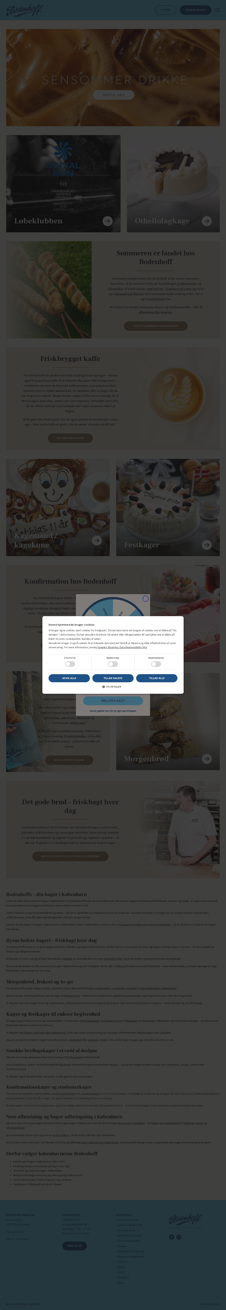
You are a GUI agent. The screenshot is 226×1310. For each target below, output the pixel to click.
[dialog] (113, 655)
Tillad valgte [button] (113, 678)
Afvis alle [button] (69, 678)
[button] (113, 688)
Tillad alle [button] (157, 678)
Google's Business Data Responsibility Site (122, 647)
